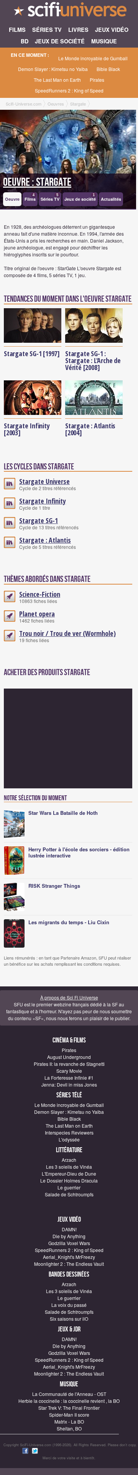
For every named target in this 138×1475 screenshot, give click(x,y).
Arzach (69, 1159)
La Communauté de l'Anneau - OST (69, 1394)
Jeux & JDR (69, 1329)
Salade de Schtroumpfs (69, 1194)
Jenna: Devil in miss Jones (69, 1084)
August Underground (69, 1057)
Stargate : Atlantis (45, 540)
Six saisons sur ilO (69, 1318)
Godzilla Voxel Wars (69, 1243)
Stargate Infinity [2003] (27, 429)
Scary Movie (69, 1070)
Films (30, 197)
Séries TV (50, 197)
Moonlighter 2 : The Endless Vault (69, 1263)
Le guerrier (69, 1187)
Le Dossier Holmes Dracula (69, 1180)
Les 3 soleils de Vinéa (69, 1166)
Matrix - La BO (69, 1421)
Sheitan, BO (69, 1428)
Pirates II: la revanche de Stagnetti (69, 1063)
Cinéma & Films (69, 1040)
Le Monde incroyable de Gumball (93, 58)
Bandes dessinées (69, 1274)
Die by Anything (69, 1236)
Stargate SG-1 (38, 520)
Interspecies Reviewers (69, 1132)
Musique (69, 1384)
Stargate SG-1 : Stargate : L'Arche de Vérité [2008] (93, 360)
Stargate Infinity (42, 500)
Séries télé (69, 1095)
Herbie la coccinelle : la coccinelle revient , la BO (69, 1400)
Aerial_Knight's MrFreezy (69, 1257)
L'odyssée (69, 1139)
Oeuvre (12, 199)
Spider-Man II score (69, 1414)
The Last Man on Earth (57, 79)
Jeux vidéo (69, 1220)
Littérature (69, 1150)
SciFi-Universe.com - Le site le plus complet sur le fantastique (69, 11)
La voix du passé (69, 1305)
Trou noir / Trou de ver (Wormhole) (67, 633)
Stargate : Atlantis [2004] (90, 429)
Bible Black (108, 69)
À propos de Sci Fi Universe (69, 997)
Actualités (111, 199)
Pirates (97, 79)
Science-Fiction (39, 594)
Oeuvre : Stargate (37, 182)
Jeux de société (80, 197)
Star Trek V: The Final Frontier (69, 1407)
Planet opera (37, 613)
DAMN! (69, 1229)
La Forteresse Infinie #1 (69, 1077)
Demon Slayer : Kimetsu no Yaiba (53, 69)
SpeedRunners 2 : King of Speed (69, 90)
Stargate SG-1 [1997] (32, 353)
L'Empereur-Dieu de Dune (69, 1173)
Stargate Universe (44, 481)
